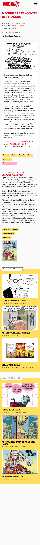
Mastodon (22, 155)
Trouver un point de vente (10, 229)
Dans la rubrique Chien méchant (12, 269)
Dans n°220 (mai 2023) (11, 378)
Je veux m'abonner (8, 233)
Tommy (14, 28)
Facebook (6, 155)
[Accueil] (11, 4)
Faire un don (6, 237)
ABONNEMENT (28, 142)
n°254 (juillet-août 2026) (21, 367)
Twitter (14, 155)
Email (29, 155)
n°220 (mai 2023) (12, 175)
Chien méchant (20, 25)
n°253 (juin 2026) (18, 335)
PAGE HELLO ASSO (17, 144)
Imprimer (8, 159)
